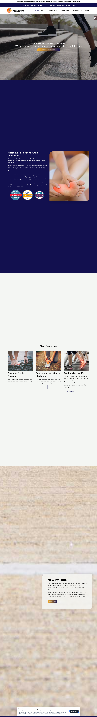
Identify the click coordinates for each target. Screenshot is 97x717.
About (43, 10)
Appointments (65, 10)
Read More (52, 601)
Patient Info (53, 10)
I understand (74, 711)
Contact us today (13, 183)
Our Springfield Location (30, 5)
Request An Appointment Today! (48, 49)
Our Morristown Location (58, 5)
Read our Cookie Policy (57, 713)
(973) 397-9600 (70, 5)
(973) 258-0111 (42, 5)
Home (37, 10)
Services (76, 10)
